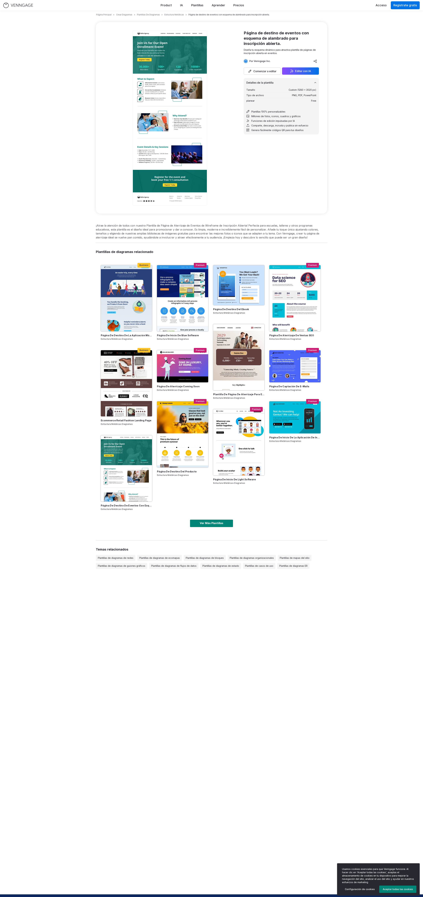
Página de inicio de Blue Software (178, 335)
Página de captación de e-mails (289, 386)
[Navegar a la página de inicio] (18, 5)
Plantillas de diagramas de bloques (205, 557)
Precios (238, 5)
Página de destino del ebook (231, 309)
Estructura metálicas (174, 14)
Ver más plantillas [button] (211, 523)
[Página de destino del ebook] (238, 285)
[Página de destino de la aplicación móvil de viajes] (126, 298)
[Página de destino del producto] (182, 434)
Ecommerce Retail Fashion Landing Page (126, 420)
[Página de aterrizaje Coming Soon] (182, 366)
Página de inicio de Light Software (234, 479)
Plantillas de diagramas (148, 14)
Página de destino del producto (177, 471)
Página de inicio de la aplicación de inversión (295, 437)
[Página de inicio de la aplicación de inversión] (295, 417)
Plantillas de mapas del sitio (294, 557)
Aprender (218, 5)
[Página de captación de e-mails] (295, 366)
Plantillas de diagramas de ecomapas (159, 557)
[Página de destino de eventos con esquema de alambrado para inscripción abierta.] (126, 468)
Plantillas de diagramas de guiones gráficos (121, 565)
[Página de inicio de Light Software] (238, 442)
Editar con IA (303, 71)
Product (166, 5)
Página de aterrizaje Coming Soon (178, 386)
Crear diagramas (124, 14)
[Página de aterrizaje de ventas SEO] (295, 298)
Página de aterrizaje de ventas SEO (291, 335)
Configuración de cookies (360, 889)
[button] (262, 71)
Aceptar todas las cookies (398, 889)
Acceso (381, 5)
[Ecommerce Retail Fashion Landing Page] (126, 383)
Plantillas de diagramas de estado (220, 565)
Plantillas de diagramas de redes (115, 557)
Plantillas (197, 5)
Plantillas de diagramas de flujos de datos (173, 565)
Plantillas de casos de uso (259, 565)
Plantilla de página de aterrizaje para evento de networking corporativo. (238, 394)
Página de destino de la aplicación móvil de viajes (126, 335)
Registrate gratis (405, 5)
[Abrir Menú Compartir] (315, 61)
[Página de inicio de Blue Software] (182, 298)
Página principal (104, 14)
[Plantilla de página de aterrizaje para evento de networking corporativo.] (238, 357)
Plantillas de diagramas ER (293, 565)
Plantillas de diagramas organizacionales (252, 557)
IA (181, 5)
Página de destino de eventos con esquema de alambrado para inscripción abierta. (126, 505)
